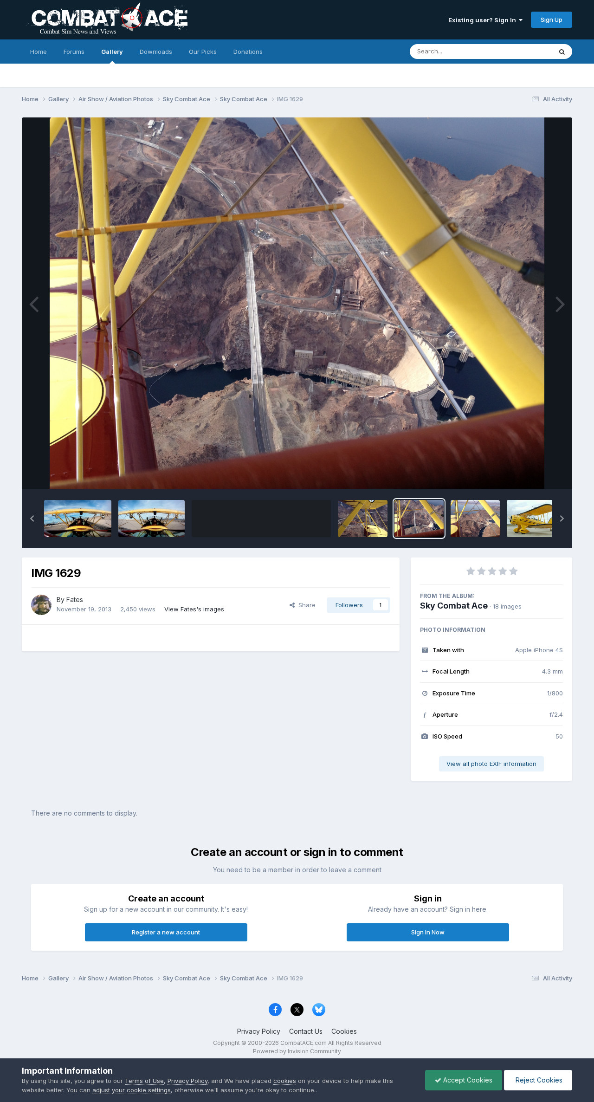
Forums (74, 51)
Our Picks (203, 51)
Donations (248, 51)
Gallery (112, 51)
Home (38, 51)
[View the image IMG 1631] (362, 518)
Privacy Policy (258, 1031)
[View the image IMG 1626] (475, 518)
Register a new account (166, 932)
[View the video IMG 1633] (261, 518)
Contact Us (306, 1031)
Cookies (344, 1031)
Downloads (156, 51)
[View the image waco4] (77, 518)
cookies (284, 1080)
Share (305, 605)
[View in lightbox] (297, 303)
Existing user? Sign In (483, 20)
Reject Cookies (538, 1080)
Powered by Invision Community (297, 1051)
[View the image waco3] (151, 518)
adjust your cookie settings (131, 1090)
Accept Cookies (466, 1080)
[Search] (562, 51)
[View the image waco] (534, 518)
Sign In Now (428, 932)
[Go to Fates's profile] (41, 605)
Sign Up (551, 19)
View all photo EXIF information (491, 763)
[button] (32, 518)
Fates (74, 599)
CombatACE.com (303, 1042)
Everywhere (523, 51)
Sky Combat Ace (454, 605)
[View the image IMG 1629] (419, 518)
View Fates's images (194, 609)
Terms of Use (144, 1080)
